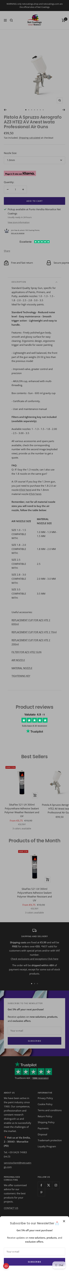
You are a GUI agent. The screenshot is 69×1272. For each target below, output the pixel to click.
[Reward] (6, 1266)
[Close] (64, 1221)
